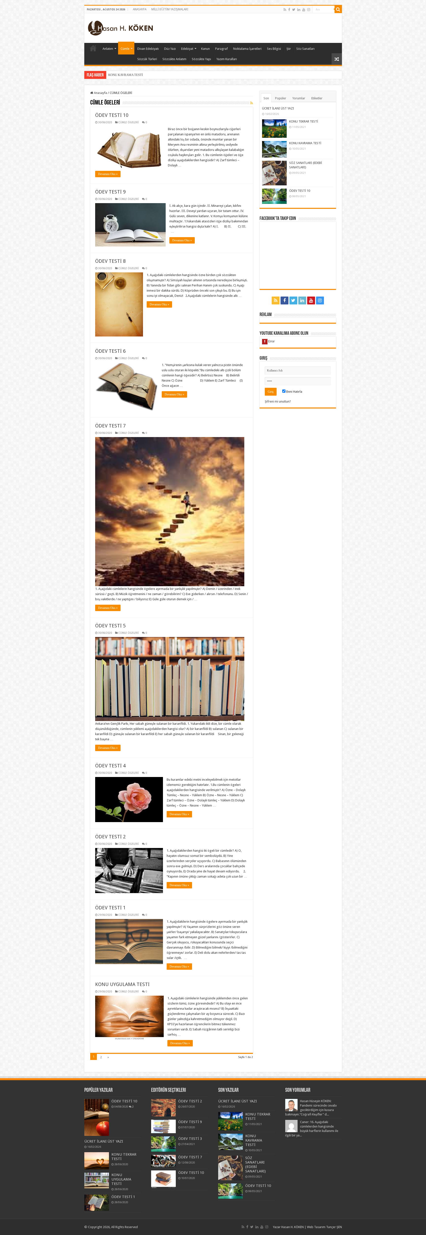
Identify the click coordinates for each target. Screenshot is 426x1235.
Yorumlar (298, 98)
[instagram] (309, 10)
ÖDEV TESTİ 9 (110, 192)
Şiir (288, 49)
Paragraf (221, 49)
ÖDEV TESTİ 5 (110, 626)
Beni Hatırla (293, 391)
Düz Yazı (170, 49)
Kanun (205, 49)
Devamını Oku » (108, 174)
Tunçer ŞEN (334, 1227)
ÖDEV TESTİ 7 (110, 426)
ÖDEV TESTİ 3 (190, 1138)
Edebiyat (187, 49)
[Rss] (285, 10)
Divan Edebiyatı (148, 49)
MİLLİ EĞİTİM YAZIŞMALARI (169, 9)
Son (266, 98)
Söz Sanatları (305, 49)
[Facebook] (289, 10)
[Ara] (338, 9)
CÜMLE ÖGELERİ (128, 122)
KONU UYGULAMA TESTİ (122, 984)
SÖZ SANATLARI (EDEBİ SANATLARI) (135, 75)
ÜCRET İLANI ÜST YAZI (278, 108)
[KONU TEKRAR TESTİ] (96, 1160)
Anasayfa (100, 93)
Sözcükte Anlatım (174, 59)
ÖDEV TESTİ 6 (110, 351)
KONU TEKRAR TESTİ (303, 121)
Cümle (125, 49)
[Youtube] (304, 10)
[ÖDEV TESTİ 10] (96, 1117)
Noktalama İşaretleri (247, 49)
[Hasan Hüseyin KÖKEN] (120, 27)
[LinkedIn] (299, 10)
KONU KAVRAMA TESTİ (305, 143)
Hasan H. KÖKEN (93, 48)
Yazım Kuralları (226, 59)
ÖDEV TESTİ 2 (110, 837)
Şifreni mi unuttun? (278, 401)
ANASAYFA (139, 9)
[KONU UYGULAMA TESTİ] (96, 1181)
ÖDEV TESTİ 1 (110, 908)
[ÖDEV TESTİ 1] (96, 1203)
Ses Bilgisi (274, 49)
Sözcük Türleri (147, 59)
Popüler (280, 98)
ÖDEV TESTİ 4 (110, 766)
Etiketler (316, 98)
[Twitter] (294, 10)
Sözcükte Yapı (201, 59)
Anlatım (108, 49)
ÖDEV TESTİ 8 (110, 261)
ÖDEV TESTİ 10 (111, 115)
